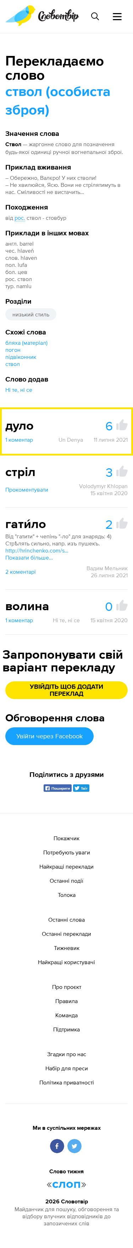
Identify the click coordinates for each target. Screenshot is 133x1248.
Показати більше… (29, 557)
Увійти (49, 736)
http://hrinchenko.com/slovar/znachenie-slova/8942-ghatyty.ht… (37, 550)
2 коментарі (20, 571)
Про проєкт (66, 987)
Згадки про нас (66, 1054)
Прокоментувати (26, 489)
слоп (66, 1184)
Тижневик (66, 948)
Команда (66, 1015)
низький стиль (30, 314)
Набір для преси (66, 1068)
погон (13, 350)
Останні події (66, 880)
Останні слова (66, 919)
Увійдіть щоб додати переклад (66, 690)
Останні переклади (66, 934)
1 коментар (19, 439)
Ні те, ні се (18, 390)
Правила (66, 1001)
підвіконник (20, 357)
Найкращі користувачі (66, 962)
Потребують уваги (66, 852)
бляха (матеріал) (26, 342)
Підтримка (66, 1029)
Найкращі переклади (66, 866)
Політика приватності (66, 1082)
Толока (67, 895)
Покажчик (66, 838)
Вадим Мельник (107, 568)
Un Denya (71, 439)
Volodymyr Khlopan (103, 486)
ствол (12, 364)
